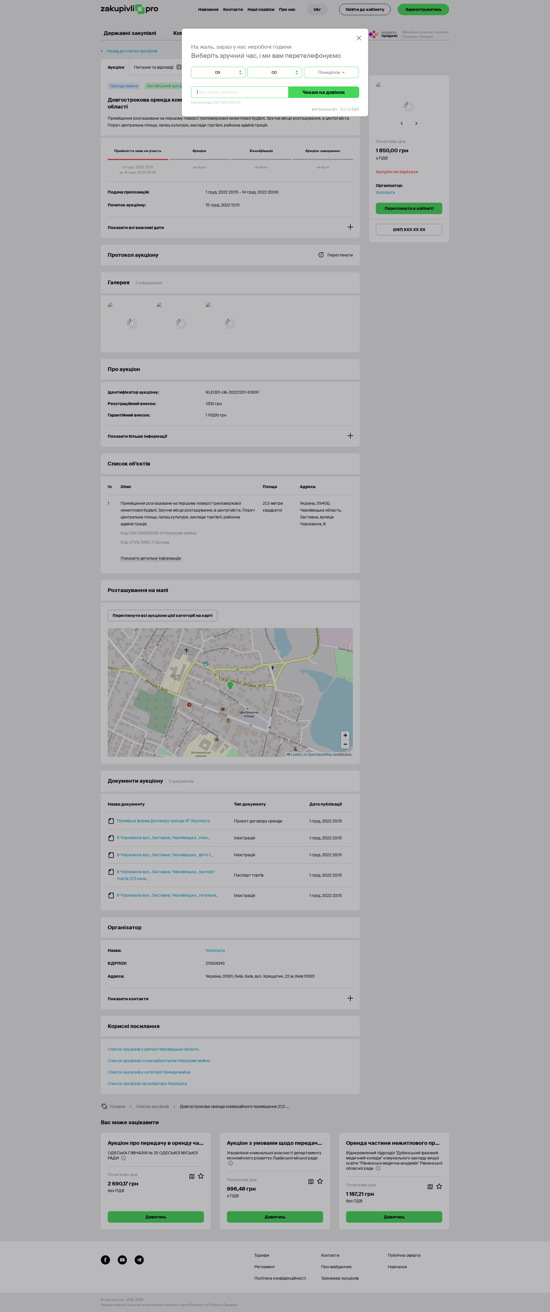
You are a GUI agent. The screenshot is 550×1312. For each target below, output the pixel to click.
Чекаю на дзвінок (323, 92)
